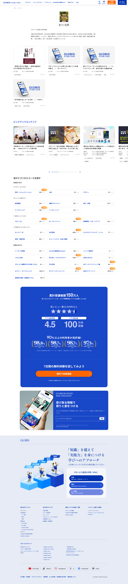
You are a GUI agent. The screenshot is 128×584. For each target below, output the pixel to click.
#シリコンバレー (88, 75)
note (97, 568)
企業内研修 (45, 510)
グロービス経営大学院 (25, 549)
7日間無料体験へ (112, 2)
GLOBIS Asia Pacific (48, 547)
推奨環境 (45, 576)
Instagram (62, 568)
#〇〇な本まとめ (89, 158)
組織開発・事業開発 (47, 521)
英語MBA (22, 521)
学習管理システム (47, 519)
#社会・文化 (18, 106)
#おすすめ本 (18, 75)
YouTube (35, 568)
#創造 (121, 158)
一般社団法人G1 (70, 547)
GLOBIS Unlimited (24, 536)
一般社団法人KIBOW (71, 549)
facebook (85, 568)
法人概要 (22, 576)
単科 (79, 485)
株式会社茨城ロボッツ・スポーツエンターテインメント (75, 552)
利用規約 (28, 576)
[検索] (99, 2)
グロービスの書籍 (69, 510)
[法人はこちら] (122, 2)
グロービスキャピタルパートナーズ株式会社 (29, 552)
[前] (49, 172)
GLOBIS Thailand (47, 557)
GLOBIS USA (46, 559)
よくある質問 (52, 576)
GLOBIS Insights (69, 515)
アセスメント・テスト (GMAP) (50, 517)
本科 (79, 478)
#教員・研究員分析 (19, 155)
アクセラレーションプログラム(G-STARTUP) (96, 513)
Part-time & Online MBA (27, 529)
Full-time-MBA (25, 527)
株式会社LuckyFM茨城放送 (72, 555)
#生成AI (87, 161)
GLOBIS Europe (47, 553)
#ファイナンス (30, 155)
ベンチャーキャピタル (93, 510)
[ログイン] (104, 2)
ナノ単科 (77, 492)
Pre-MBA (24, 525)
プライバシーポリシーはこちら (62, 426)
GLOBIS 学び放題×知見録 (26, 534)
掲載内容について (71, 576)
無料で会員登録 (64, 373)
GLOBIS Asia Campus (48, 549)
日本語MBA (23, 512)
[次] (79, 172)
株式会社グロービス (25, 547)
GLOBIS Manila (47, 555)
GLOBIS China (46, 551)
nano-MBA (24, 523)
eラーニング (46, 515)
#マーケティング (65, 155)
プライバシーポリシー (37, 576)
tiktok (48, 568)
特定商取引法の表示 (61, 576)
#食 (105, 75)
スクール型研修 (46, 512)
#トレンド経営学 (54, 155)
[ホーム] (14, 8)
